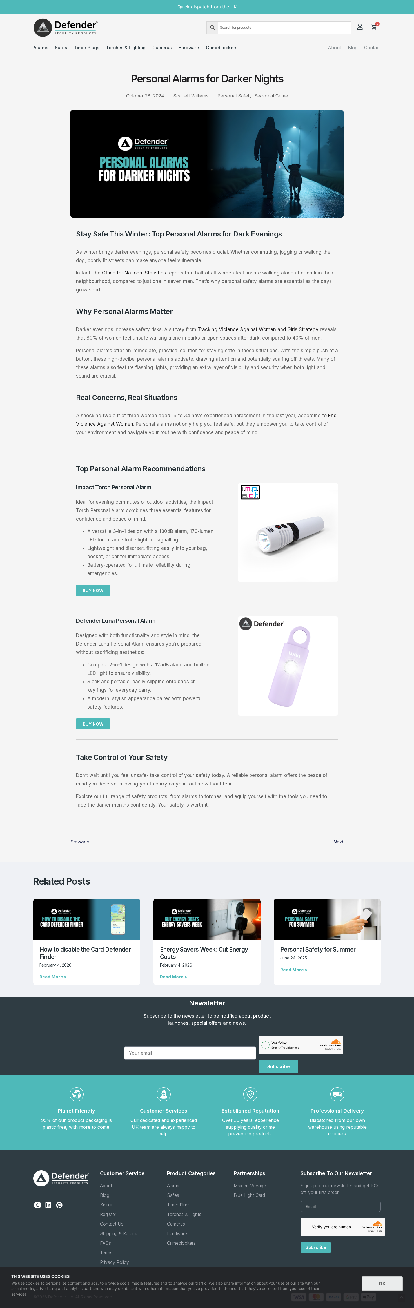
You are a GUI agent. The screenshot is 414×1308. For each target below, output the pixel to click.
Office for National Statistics (134, 273)
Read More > (53, 976)
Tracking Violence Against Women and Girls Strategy (259, 329)
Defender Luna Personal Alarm (116, 620)
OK (382, 1283)
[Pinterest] (59, 1204)
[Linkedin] (48, 1204)
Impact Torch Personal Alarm (113, 487)
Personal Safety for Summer (317, 949)
